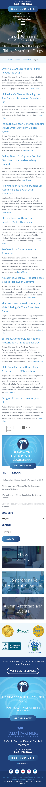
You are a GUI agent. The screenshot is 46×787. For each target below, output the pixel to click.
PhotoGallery (23, 556)
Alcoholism (27, 60)
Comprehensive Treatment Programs (23, 582)
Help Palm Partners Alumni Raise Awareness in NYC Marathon (20, 369)
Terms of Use (18, 781)
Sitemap (38, 781)
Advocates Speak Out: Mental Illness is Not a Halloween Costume (23, 279)
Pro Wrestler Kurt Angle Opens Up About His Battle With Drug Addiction (22, 189)
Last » (9, 431)
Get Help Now (23, 465)
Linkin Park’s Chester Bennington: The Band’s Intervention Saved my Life (21, 98)
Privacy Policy (29, 781)
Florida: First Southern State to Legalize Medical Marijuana (19, 219)
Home (10, 60)
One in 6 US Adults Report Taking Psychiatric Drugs (21, 70)
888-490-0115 (23, 9)
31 (36, 427)
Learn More (34, 88)
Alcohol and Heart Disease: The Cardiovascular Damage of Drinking (21, 487)
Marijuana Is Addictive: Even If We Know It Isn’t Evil (22, 480)
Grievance (23, 783)
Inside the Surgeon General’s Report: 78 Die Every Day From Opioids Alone (23, 127)
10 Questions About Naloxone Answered (19, 251)
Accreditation (8, 781)
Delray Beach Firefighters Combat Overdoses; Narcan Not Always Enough (21, 160)
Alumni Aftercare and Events (23, 608)
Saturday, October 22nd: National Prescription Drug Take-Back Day (21, 340)
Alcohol (17, 60)
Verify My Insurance (23, 671)
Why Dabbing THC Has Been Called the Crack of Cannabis (22, 496)
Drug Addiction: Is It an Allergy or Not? (21, 400)
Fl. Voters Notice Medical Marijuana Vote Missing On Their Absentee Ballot (22, 307)
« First (9, 427)
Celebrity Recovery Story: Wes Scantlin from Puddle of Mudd (23, 505)
